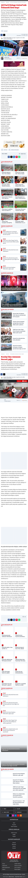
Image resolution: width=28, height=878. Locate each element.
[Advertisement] (14, 517)
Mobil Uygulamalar (6, 867)
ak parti (5, 31)
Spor (14, 822)
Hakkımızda (4, 865)
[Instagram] (13, 815)
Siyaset (7, 2)
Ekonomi (14, 844)
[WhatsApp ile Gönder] (19, 157)
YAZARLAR (19, 812)
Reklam (3, 869)
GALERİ (18, 808)
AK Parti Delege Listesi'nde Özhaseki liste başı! (18, 2)
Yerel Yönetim (14, 826)
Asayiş (14, 846)
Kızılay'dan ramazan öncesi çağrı (17, 353)
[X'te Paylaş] (4, 35)
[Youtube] (18, 815)
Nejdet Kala (8, 58)
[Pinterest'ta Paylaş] (17, 157)
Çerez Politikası (17, 867)
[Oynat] (14, 390)
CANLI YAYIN (6, 812)
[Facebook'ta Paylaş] (2, 35)
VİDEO (5, 808)
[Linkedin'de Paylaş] (14, 157)
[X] (10, 815)
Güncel (7, 353)
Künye (3, 863)
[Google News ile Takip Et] (24, 58)
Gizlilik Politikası (17, 863)
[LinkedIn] (16, 815)
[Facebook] (8, 815)
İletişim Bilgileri (17, 869)
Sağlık (14, 834)
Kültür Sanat (14, 832)
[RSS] (21, 815)
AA (7, 400)
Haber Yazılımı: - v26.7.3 (14, 876)
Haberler (3, 2)
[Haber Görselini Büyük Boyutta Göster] (14, 48)
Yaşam (14, 836)
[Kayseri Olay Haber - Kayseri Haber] (14, 855)
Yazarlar (14, 824)
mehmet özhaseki (14, 149)
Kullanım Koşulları (18, 865)
